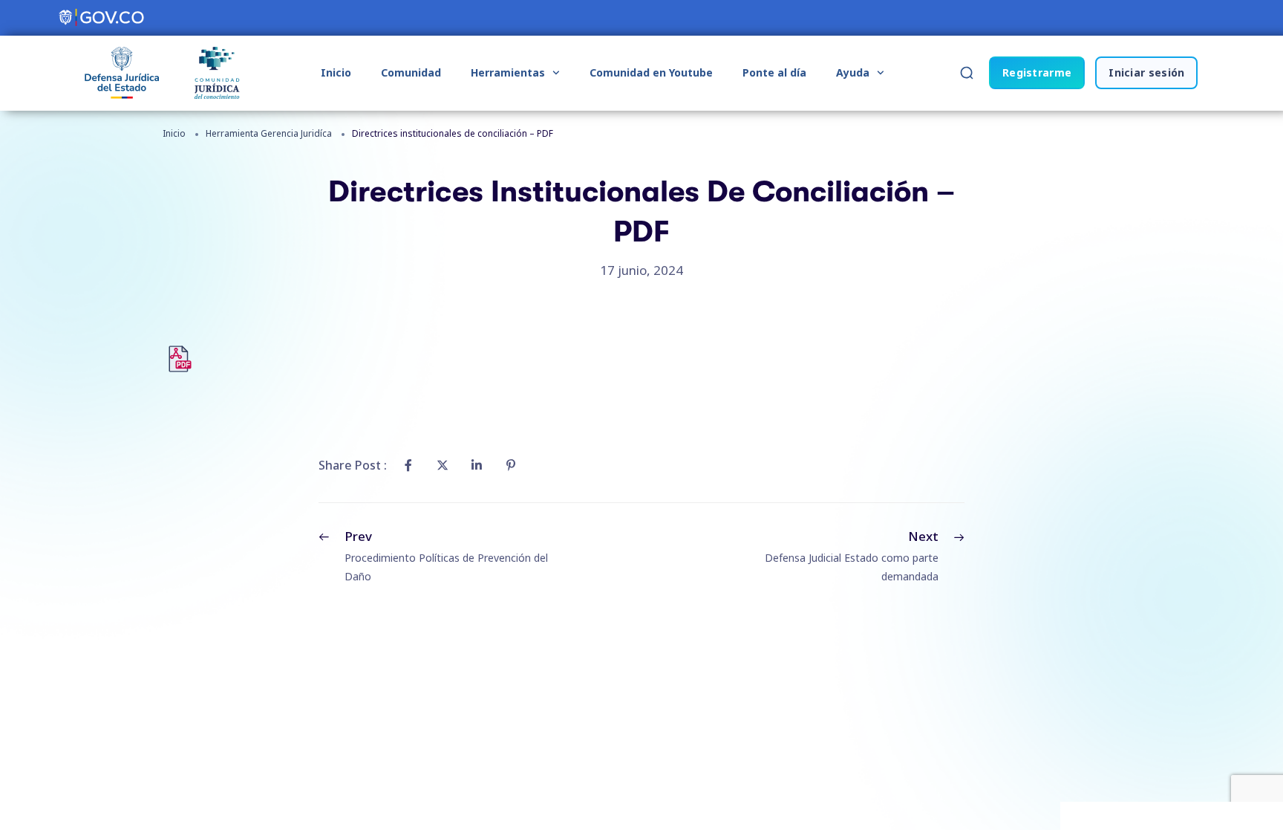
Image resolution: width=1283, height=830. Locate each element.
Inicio (336, 72)
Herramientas (508, 72)
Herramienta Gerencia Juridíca (269, 133)
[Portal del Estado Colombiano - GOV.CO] (102, 18)
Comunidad (411, 72)
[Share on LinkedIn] (477, 465)
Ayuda (852, 72)
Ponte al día (774, 72)
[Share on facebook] (408, 465)
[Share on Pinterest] (511, 465)
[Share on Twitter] (442, 465)
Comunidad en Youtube (651, 72)
